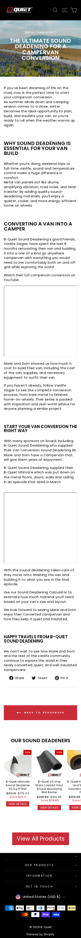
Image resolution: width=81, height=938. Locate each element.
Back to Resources (43, 712)
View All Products (41, 839)
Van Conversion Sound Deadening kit (44, 450)
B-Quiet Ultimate (18, 472)
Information (39, 876)
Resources (45, 32)
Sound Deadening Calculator (42, 592)
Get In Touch (39, 886)
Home (29, 32)
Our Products (39, 865)
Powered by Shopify (41, 934)
